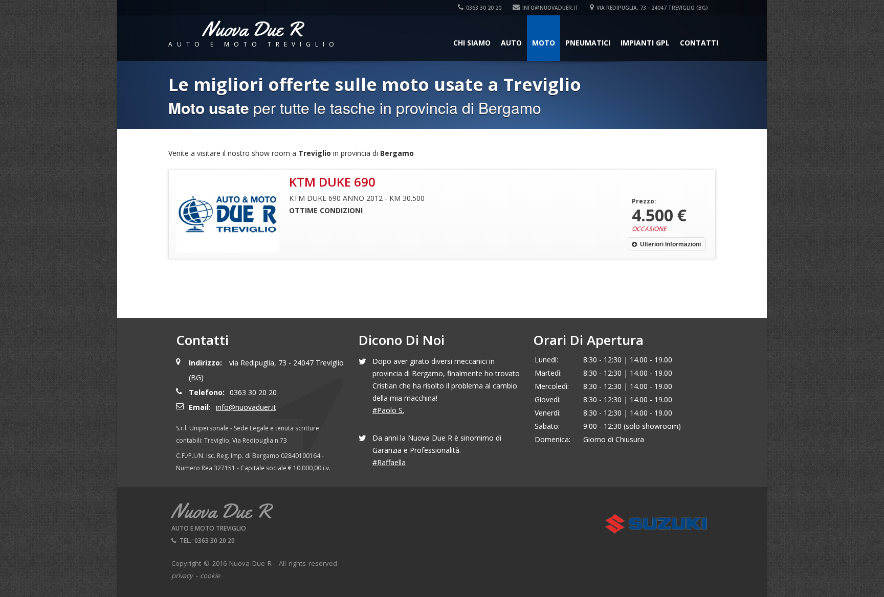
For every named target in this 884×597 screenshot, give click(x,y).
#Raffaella (389, 462)
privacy (182, 575)
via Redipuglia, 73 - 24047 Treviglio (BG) (652, 7)
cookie (210, 575)
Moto (543, 43)
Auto (511, 43)
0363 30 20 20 (483, 7)
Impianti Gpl (645, 43)
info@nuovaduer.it (550, 7)
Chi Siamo (472, 43)
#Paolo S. (388, 410)
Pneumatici (587, 43)
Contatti (699, 43)
